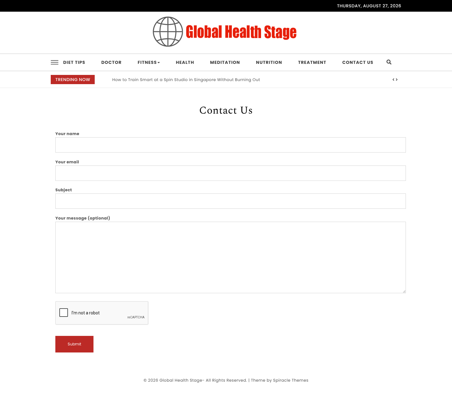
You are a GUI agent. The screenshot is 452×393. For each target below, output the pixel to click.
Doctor (111, 62)
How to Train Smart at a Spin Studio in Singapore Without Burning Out (186, 80)
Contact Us (357, 62)
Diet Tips (74, 62)
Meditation (225, 62)
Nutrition (269, 62)
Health (185, 62)
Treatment (312, 62)
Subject (63, 190)
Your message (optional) (82, 218)
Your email (67, 162)
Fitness (147, 62)
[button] (393, 79)
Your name (67, 134)
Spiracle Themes (290, 380)
